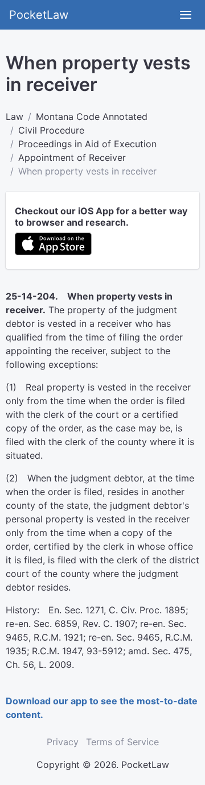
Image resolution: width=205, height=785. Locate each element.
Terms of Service (122, 741)
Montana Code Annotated (91, 116)
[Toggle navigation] (185, 15)
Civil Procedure (51, 130)
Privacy (63, 741)
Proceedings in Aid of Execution (87, 143)
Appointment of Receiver (72, 157)
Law (14, 116)
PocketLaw (38, 15)
